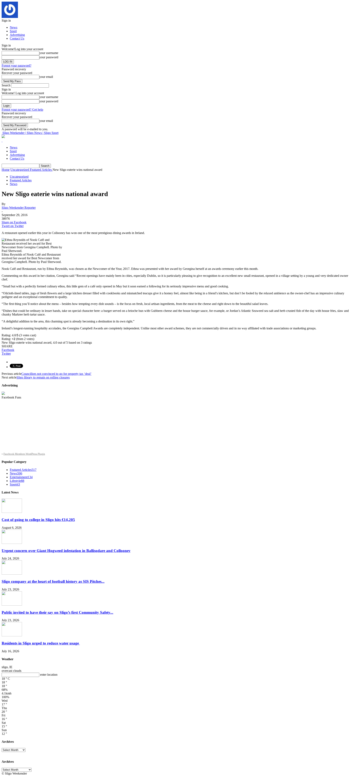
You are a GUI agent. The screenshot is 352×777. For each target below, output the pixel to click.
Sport (13, 31)
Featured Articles (21, 180)
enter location (48, 674)
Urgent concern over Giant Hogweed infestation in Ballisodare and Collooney (66, 551)
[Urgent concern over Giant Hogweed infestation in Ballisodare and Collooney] (12, 542)
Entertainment (21, 477)
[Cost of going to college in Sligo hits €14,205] (12, 511)
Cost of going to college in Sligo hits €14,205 (38, 520)
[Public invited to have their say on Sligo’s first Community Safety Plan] (12, 604)
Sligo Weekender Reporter (19, 207)
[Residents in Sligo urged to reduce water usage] (12, 635)
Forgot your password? (16, 65)
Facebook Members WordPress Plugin (24, 453)
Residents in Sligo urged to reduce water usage (41, 643)
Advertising (17, 34)
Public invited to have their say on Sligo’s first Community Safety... (57, 612)
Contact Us (17, 38)
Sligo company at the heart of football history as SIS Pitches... (53, 581)
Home (6, 169)
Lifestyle (17, 480)
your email (46, 76)
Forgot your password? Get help (22, 109)
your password (48, 57)
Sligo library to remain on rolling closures (43, 377)
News (13, 27)
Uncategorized (19, 176)
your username (48, 53)
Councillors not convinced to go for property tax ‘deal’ (56, 373)
